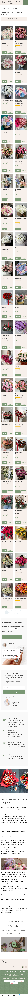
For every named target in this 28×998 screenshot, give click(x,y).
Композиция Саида (20, 247)
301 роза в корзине (20, 598)
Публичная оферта (8, 971)
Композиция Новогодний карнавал (5, 337)
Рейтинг (24, 24)
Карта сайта (4, 967)
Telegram (4, 52)
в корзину (10, 52)
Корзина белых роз (7, 598)
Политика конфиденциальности (14, 973)
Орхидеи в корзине (20, 366)
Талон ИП (16, 971)
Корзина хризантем (7, 100)
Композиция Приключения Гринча (19, 512)
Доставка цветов (5, 6)
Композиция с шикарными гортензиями (19, 102)
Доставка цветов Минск (7, 957)
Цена (18, 24)
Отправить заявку (14, 692)
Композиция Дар (6, 481)
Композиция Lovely (20, 131)
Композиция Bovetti (7, 160)
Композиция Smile (7, 366)
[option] (20, 4)
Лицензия (22, 971)
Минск (11, 3)
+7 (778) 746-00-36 (12, 1)
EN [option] (18, 4)
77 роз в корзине (6, 541)
